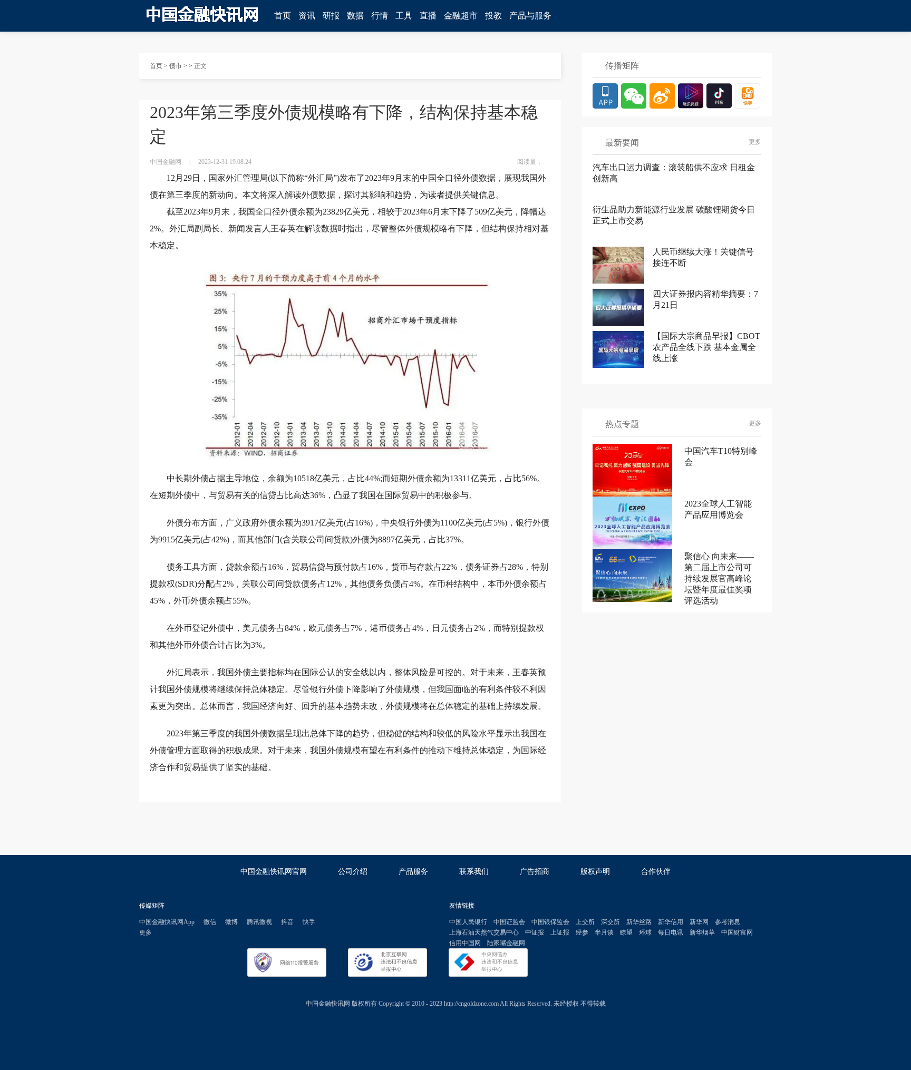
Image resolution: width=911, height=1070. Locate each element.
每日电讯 (670, 932)
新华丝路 (639, 922)
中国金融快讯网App (167, 922)
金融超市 (461, 15)
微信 (209, 922)
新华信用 (670, 922)
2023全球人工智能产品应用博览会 (718, 509)
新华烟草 (702, 932)
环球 (645, 932)
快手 (309, 922)
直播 (428, 15)
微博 (231, 922)
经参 (582, 932)
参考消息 (727, 922)
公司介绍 (352, 872)
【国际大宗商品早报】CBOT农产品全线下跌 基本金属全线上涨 (706, 347)
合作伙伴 (656, 872)
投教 (493, 15)
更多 (755, 141)
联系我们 (474, 872)
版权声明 (595, 872)
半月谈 (604, 932)
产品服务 (413, 872)
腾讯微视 (259, 922)
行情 (379, 15)
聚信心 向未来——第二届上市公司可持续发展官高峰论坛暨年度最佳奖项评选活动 (719, 576)
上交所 (585, 922)
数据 (355, 15)
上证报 (559, 932)
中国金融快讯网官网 (273, 872)
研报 (331, 15)
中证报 (534, 932)
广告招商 (534, 872)
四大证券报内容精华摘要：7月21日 (705, 299)
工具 (403, 15)
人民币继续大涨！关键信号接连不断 (703, 257)
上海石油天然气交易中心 (484, 932)
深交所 (610, 922)
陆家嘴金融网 (506, 943)
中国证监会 (509, 922)
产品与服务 (530, 15)
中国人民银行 (468, 922)
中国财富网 (737, 932)
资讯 (306, 15)
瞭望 (626, 932)
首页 (282, 15)
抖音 (287, 922)
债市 (175, 66)
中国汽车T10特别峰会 (720, 456)
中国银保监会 (550, 922)
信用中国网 (465, 943)
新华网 (699, 922)
